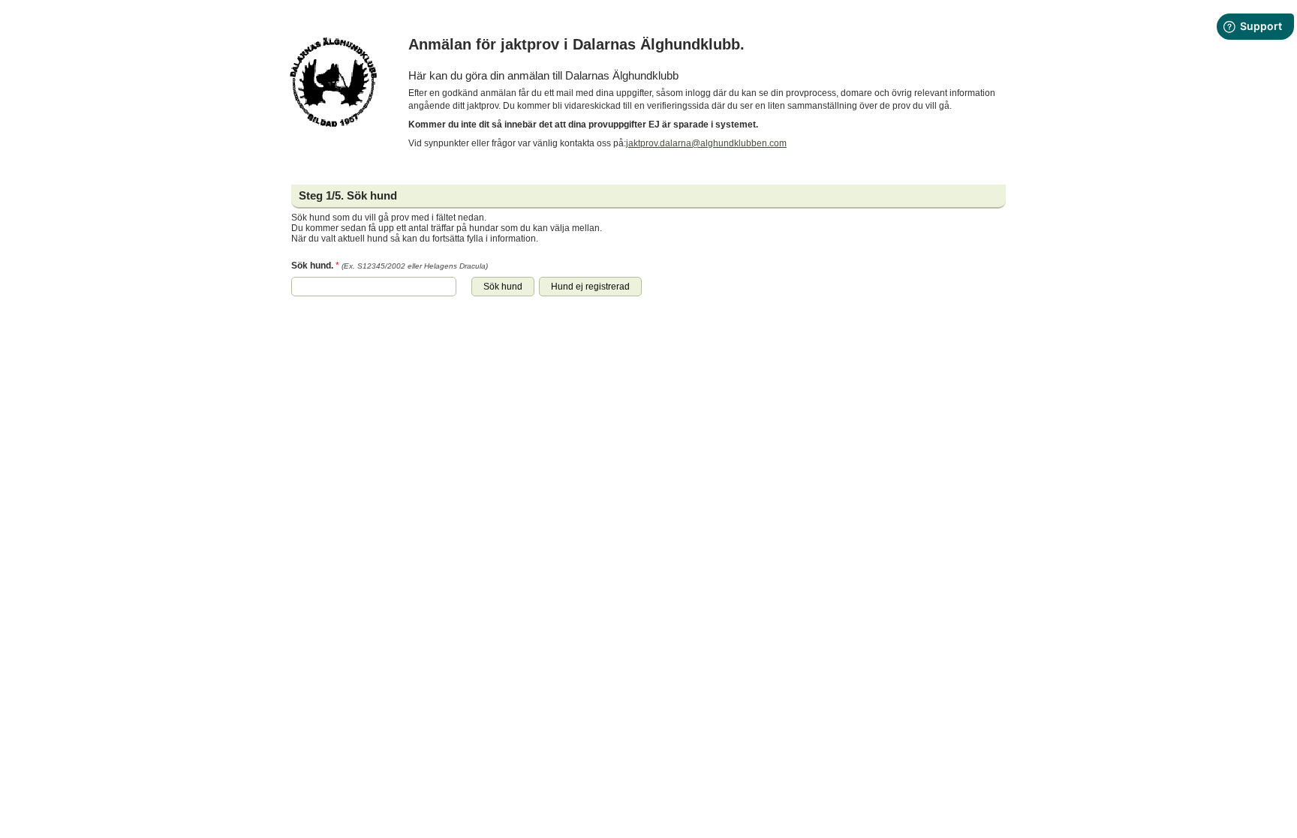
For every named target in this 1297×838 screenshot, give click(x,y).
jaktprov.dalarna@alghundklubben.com (706, 143)
